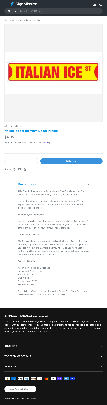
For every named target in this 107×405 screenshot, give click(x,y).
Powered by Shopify (29, 398)
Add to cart (71, 161)
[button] (101, 4)
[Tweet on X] (14, 169)
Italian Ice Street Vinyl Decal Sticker (26, 20)
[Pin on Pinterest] (25, 169)
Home (6, 20)
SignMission (15, 398)
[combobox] (53, 11)
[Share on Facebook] (19, 169)
